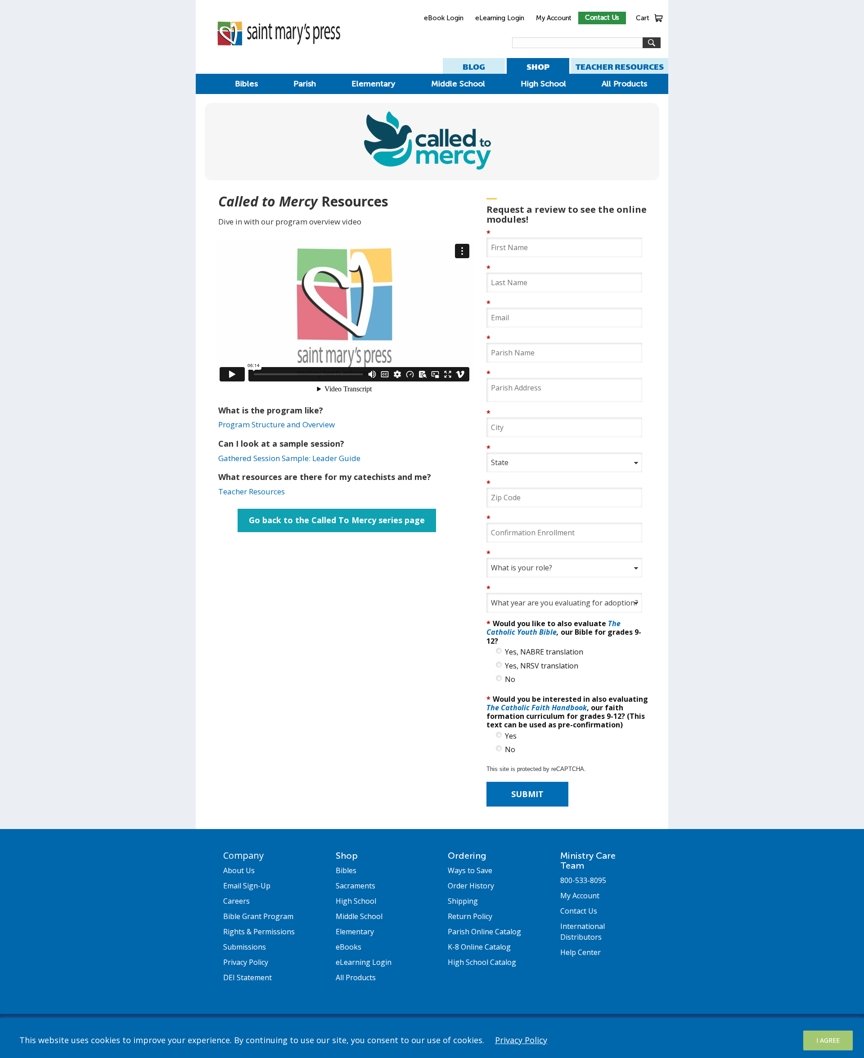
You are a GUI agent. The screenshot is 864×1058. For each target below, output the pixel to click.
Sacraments (355, 886)
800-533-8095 (583, 880)
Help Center (580, 952)
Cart (642, 18)
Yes (511, 736)
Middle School (458, 84)
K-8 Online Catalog (479, 947)
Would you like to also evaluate (563, 632)
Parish (304, 84)
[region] (432, 1038)
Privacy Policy (521, 1040)
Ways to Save (470, 870)
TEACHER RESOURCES (620, 67)
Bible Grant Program (258, 916)
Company (243, 855)
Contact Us (602, 17)
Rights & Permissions (259, 932)
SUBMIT (527, 794)
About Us (239, 870)
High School (543, 84)
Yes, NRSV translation (541, 666)
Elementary (373, 84)
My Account (554, 18)
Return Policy (470, 916)
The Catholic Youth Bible (553, 628)
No (510, 679)
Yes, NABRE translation (544, 652)
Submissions (244, 947)
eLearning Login (499, 18)
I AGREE (828, 1040)
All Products (624, 84)
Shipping (463, 901)
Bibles (246, 84)
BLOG (474, 67)
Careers (236, 901)
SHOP (537, 67)
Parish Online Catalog (484, 932)
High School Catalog (482, 962)
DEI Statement (247, 977)
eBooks (348, 947)
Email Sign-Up (246, 886)
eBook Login (444, 18)
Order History (471, 886)
